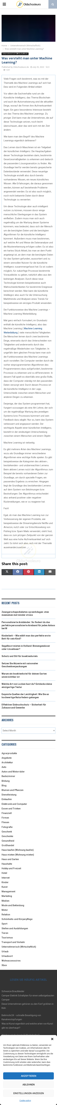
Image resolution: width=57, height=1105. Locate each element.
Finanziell (7, 813)
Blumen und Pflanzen (12, 790)
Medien (5, 901)
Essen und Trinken (11, 808)
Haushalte (7, 864)
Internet (6, 877)
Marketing (7, 896)
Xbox (4, 965)
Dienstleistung (9, 794)
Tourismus (7, 937)
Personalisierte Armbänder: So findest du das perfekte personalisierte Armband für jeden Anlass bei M (28, 625)
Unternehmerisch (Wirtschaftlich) (15, 54)
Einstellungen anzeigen (28, 1093)
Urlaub (5, 951)
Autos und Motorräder (13, 771)
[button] (52, 1039)
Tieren (5, 933)
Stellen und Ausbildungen (15, 928)
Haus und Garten (10, 859)
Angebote (7, 758)
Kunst (4, 887)
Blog (4, 785)
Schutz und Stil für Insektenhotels (20, 656)
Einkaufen (7, 799)
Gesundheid (8, 841)
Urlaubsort (7, 956)
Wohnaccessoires (11, 960)
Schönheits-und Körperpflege (17, 919)
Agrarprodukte (9, 753)
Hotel (4, 873)
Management (8, 891)
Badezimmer (8, 776)
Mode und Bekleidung (13, 905)
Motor (5, 910)
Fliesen (5, 822)
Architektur (7, 762)
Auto (4, 767)
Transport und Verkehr (13, 942)
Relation (6, 914)
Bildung (6, 781)
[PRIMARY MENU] (4, 4)
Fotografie (7, 827)
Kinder (5, 882)
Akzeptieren (28, 1076)
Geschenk (7, 831)
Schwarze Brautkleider (13, 991)
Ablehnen (28, 1084)
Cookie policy (25, 1100)
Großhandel (8, 845)
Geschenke (7, 836)
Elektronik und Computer (14, 804)
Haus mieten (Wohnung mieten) (18, 854)
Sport (4, 923)
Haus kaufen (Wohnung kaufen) (18, 850)
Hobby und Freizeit (11, 868)
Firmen (5, 817)
